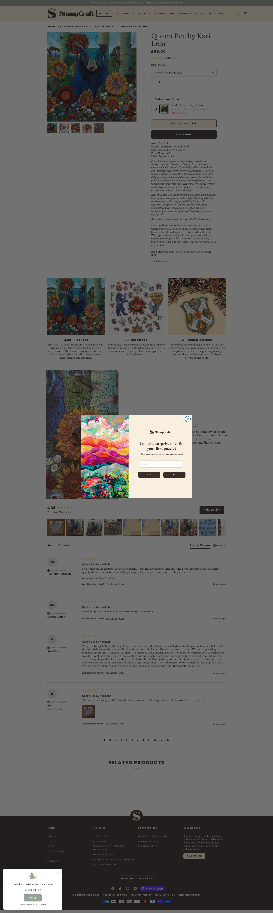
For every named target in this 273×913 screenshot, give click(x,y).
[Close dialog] (188, 419)
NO (174, 474)
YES (149, 474)
